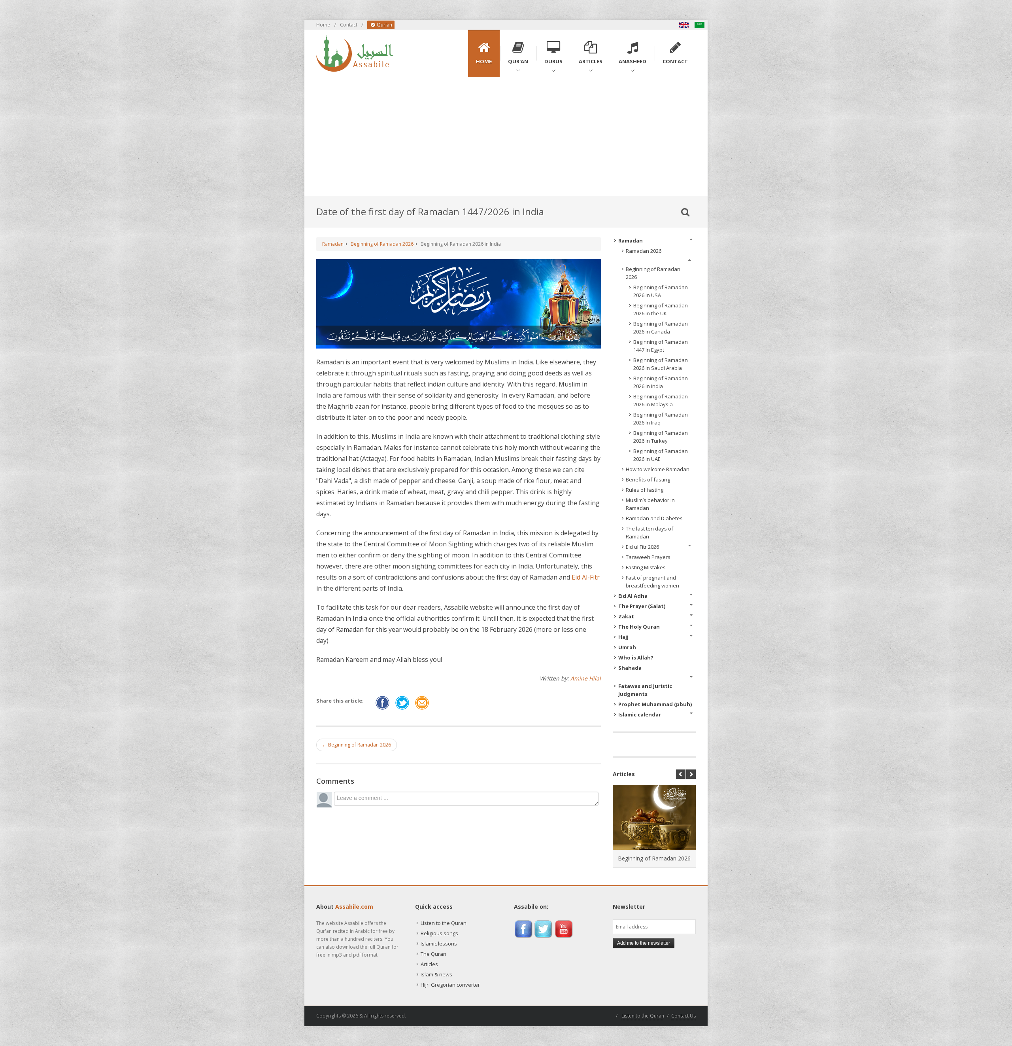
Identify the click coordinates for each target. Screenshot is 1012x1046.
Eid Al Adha (633, 595)
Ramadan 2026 (643, 250)
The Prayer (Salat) (641, 606)
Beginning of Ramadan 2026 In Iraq (660, 418)
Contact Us (683, 1015)
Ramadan (333, 244)
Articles (429, 964)
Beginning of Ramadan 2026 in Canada (660, 327)
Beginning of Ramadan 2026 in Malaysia (660, 400)
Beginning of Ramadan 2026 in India (660, 382)
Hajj (623, 636)
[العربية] (700, 25)
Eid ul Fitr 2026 (642, 546)
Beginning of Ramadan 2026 (382, 244)
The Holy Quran (639, 626)
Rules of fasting (644, 489)
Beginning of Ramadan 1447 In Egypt (660, 345)
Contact (348, 24)
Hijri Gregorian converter (450, 984)
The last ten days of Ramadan (649, 532)
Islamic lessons (439, 943)
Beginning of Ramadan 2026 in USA (660, 291)
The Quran (433, 953)
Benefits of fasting (648, 479)
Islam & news (436, 974)
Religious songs (439, 933)
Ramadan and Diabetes (654, 518)
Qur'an (384, 24)
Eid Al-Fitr (586, 577)
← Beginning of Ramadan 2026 (356, 744)
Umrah (627, 647)
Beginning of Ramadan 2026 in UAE (660, 454)
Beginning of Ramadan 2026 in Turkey (660, 436)
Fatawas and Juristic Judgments (645, 689)
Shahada (630, 667)
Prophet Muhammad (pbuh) (655, 704)
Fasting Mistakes (646, 567)
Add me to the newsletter (643, 943)
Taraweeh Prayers (648, 557)
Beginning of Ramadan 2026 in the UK (660, 309)
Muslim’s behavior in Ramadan (650, 504)
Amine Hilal (585, 678)
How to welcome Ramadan (657, 469)
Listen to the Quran (443, 923)
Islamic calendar (639, 714)
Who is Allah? (635, 657)
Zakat (626, 616)
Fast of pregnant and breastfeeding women (652, 581)
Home (323, 24)
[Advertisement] (506, 136)
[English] (684, 25)
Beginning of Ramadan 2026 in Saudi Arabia (660, 363)
